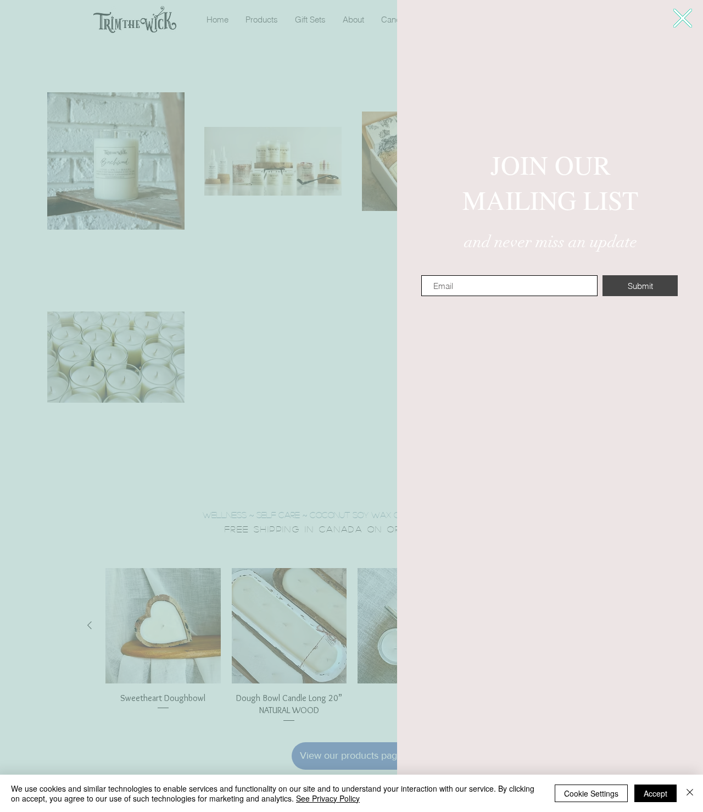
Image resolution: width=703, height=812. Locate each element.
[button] (682, 18)
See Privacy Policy (328, 798)
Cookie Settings (591, 793)
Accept (655, 793)
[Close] (689, 793)
